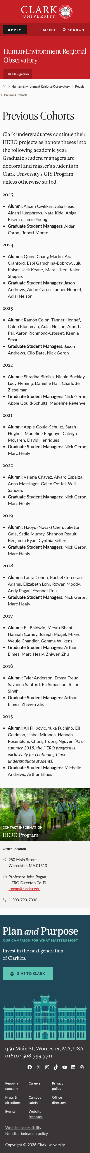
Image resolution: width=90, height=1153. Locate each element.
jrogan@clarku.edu (24, 888)
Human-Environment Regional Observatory (44, 55)
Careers (34, 1083)
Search (76, 29)
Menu (49, 29)
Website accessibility (23, 1127)
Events (10, 1111)
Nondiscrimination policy (26, 1133)
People (79, 86)
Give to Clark (31, 973)
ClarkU (4, 86)
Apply (15, 29)
